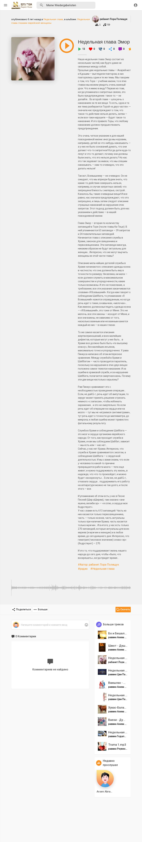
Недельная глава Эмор (104, 42)
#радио (83, 568)
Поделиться (23, 609)
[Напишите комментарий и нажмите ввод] (50, 625)
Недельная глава (53, 19)
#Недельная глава (102, 568)
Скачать (125, 609)
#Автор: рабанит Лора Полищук (98, 564)
